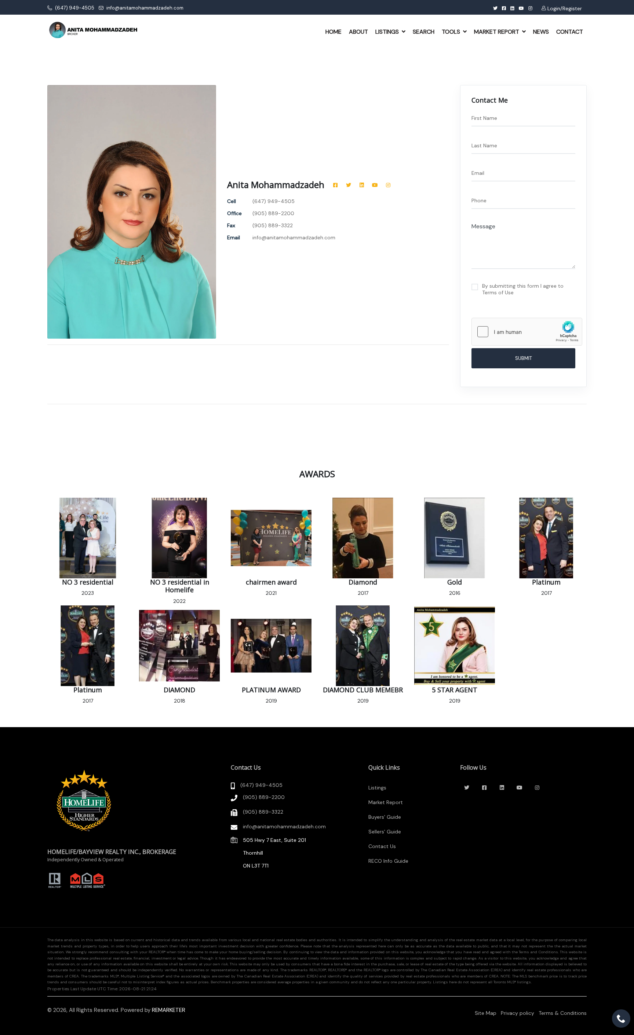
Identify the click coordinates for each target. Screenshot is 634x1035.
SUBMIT (523, 358)
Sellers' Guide (384, 831)
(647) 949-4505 (74, 8)
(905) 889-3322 (263, 812)
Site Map (485, 1013)
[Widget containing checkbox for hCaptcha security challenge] (526, 332)
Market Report (385, 802)
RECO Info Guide (388, 861)
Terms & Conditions (563, 1013)
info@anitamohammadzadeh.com (144, 8)
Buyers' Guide (384, 817)
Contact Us (382, 846)
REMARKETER (168, 1010)
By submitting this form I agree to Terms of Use (523, 289)
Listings (377, 787)
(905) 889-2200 (264, 797)
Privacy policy (517, 1013)
